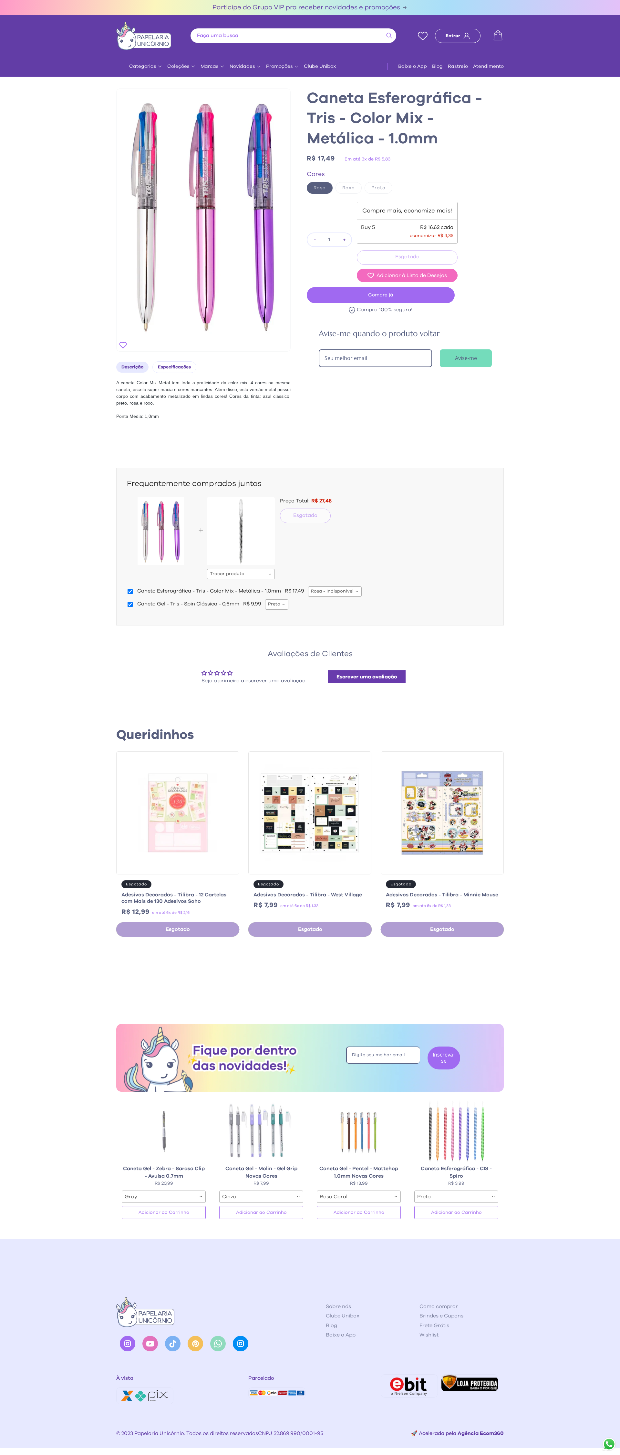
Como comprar (438, 1306)
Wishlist (429, 1334)
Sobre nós (338, 1306)
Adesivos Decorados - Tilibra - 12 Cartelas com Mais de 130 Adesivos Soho (173, 898)
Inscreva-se (444, 1057)
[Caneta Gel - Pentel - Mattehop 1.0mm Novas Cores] (359, 1130)
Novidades (242, 66)
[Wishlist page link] (423, 36)
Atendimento (488, 66)
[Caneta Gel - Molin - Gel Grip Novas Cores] (261, 1130)
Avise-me (466, 358)
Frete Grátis (434, 1325)
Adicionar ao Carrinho (164, 1212)
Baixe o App (412, 66)
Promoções (279, 66)
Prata (381, 189)
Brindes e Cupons (441, 1315)
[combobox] (293, 35)
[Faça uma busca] (389, 35)
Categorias (142, 66)
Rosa (323, 189)
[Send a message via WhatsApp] (609, 1444)
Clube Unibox (320, 66)
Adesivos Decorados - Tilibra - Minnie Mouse (442, 894)
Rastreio (458, 66)
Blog (437, 66)
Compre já (380, 295)
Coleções (178, 66)
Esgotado (305, 515)
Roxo (352, 189)
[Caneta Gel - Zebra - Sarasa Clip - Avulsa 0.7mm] (164, 1130)
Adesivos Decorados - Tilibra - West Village (307, 894)
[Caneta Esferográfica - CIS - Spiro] (456, 1130)
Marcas (210, 66)
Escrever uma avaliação (366, 676)
